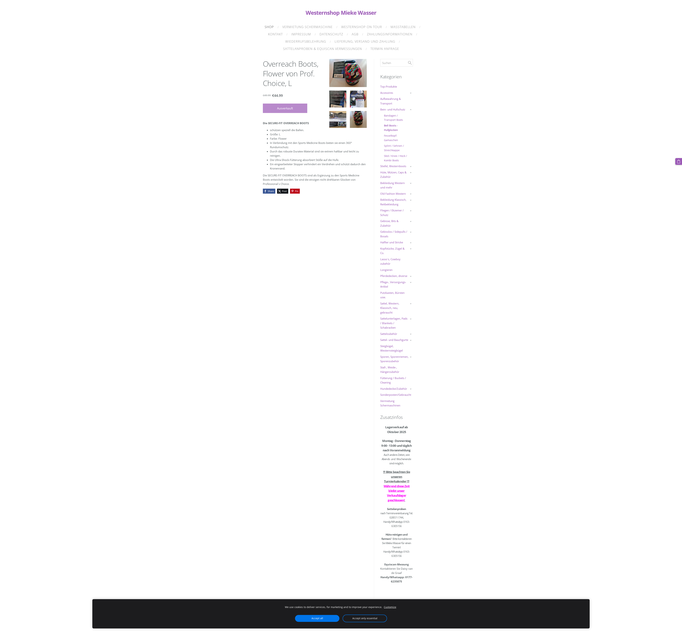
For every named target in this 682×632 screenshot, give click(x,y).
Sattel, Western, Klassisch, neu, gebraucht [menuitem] (389, 308)
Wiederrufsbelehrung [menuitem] (305, 41)
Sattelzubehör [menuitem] (388, 334)
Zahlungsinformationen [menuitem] (389, 34)
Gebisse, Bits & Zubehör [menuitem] (389, 223)
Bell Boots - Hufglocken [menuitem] (391, 127)
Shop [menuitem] (269, 27)
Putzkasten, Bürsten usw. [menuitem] (392, 295)
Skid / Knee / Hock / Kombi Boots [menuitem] (395, 158)
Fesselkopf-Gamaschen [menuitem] (391, 138)
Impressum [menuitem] (301, 34)
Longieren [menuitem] (386, 270)
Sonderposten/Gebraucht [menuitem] (395, 394)
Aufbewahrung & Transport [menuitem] (390, 101)
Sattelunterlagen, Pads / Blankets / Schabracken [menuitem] (393, 323)
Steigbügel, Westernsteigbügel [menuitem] (391, 348)
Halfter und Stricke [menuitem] (391, 242)
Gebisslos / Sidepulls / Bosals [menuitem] (393, 234)
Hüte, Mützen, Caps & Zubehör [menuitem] (393, 175)
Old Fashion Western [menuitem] (393, 193)
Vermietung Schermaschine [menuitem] (307, 27)
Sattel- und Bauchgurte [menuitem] (394, 340)
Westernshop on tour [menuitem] (361, 27)
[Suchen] (410, 62)
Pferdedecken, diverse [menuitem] (393, 276)
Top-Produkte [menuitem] (388, 86)
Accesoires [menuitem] (386, 92)
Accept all (317, 618)
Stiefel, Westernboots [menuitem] (393, 166)
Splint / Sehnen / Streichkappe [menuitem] (394, 148)
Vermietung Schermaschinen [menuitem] (390, 403)
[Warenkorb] (678, 161)
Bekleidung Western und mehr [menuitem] (392, 185)
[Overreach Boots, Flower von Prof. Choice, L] (337, 99)
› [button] (411, 109)
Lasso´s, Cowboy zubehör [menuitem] (390, 261)
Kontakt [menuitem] (275, 34)
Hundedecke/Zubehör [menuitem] (393, 388)
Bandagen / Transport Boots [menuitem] (393, 117)
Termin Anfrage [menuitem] (384, 49)
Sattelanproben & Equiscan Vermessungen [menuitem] (322, 49)
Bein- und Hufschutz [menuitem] (392, 109)
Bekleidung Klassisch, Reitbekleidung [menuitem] (393, 202)
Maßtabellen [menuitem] (403, 27)
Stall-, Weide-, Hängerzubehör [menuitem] (389, 370)
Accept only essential (364, 618)
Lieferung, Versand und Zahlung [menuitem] (365, 41)
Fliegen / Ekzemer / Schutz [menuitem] (392, 213)
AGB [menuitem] (355, 34)
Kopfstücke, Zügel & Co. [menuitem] (392, 251)
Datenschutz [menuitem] (331, 34)
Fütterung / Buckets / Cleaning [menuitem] (393, 380)
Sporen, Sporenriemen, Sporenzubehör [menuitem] (394, 359)
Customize (390, 607)
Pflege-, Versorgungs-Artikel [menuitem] (393, 284)
